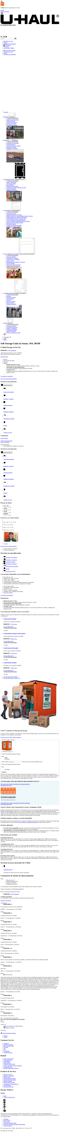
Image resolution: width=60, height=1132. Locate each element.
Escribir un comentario (6, 900)
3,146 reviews (13, 653)
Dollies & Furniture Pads (9, 1064)
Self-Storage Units (8, 1067)
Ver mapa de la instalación (7, 376)
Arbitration (6, 1119)
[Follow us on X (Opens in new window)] (4, 1109)
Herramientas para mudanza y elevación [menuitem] (15, 262)
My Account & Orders (9, 1046)
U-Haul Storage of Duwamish (11, 648)
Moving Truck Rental (8, 1058)
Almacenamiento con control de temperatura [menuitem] (16, 217)
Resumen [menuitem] (8, 296)
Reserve (4, 772)
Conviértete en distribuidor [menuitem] (10, 43)
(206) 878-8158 (4, 356)
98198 (5, 339)
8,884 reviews (13, 638)
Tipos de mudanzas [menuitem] (10, 301)
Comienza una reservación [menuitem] (12, 119)
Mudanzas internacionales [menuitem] (12, 186)
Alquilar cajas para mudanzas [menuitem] (13, 266)
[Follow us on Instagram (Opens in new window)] (4, 1103)
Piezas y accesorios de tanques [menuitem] (13, 332)
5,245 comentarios (11, 350)
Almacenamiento (16, 210)
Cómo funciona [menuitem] (10, 298)
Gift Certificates (7, 1085)
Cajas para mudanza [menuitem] (11, 256)
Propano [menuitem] (6, 323)
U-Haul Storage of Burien (10, 618)
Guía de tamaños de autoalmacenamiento (27, 822)
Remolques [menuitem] (6, 116)
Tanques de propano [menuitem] (11, 331)
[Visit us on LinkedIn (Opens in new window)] (4, 1107)
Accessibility (6, 1051)
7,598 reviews (13, 668)
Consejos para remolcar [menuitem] (11, 122)
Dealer (5, 1096)
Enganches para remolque (9, 418)
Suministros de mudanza (9, 411)
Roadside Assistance (8, 1044)
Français (5, 1035)
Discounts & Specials (8, 1086)
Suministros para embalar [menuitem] (12, 258)
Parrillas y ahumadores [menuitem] (11, 328)
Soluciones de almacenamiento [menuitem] (13, 264)
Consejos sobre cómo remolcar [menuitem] (13, 145)
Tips (4, 1048)
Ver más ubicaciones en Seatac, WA (12, 678)
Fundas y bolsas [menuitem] (10, 260)
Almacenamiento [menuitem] (8, 210)
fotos (6, 362)
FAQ (5, 1050)
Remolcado (6, 140)
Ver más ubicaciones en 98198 (11, 676)
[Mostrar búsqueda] (4, 37)
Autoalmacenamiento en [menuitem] (13, 214)
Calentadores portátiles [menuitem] (11, 330)
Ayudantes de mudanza (20, 293)
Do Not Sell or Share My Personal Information (14, 1124)
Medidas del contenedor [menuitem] (11, 190)
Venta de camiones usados (10, 1078)
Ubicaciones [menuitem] (8, 45)
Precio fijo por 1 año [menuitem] (8, 41)
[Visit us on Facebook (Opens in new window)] (4, 1100)
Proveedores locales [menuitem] (11, 297)
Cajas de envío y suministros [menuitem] (13, 259)
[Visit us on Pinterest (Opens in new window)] (4, 1105)
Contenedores (19, 179)
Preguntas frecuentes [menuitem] (11, 123)
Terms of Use (7, 1121)
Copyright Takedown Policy (10, 1123)
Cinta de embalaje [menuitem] (10, 263)
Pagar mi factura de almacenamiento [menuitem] (14, 222)
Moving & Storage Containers (13, 1065)
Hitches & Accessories (9, 1075)
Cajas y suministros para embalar (27, 253)
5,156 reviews (13, 624)
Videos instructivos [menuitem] (10, 121)
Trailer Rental (7, 1061)
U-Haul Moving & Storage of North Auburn (14, 633)
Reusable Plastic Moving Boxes (11, 1068)
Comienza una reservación (12, 143)
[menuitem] (32, 143)
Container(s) (5, 751)
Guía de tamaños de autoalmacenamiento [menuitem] (15, 220)
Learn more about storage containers (11, 737)
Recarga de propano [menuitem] (11, 326)
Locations (8, 1125)
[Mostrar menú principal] (2, 13)
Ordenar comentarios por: (7, 889)
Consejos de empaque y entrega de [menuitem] (16, 187)
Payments (6, 1047)
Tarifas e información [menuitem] (11, 182)
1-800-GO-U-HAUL (9, 1026)
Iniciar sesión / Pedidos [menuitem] (9, 48)
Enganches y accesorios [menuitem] (11, 125)
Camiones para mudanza (9, 392)
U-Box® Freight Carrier (9, 1097)
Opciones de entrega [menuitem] (11, 183)
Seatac (5, 338)
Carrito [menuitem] (7, 46)
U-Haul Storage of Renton (10, 662)
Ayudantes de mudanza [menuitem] (9, 293)
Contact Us (6, 1043)
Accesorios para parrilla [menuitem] (11, 327)
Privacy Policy (7, 1120)
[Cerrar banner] (2, 1)
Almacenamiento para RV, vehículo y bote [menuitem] (16, 218)
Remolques (12, 116)
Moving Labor (7, 1077)
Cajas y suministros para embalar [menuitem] (11, 253)
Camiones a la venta (8, 432)
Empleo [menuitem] (5, 42)
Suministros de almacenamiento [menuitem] (13, 226)
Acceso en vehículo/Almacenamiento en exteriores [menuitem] (18, 221)
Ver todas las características (7, 595)
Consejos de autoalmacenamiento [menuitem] (14, 225)
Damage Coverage (8, 1081)
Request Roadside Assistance (9, 1033)
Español (5, 1037)
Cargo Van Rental (8, 1060)
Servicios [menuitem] (8, 300)
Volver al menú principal (12, 118)
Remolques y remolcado (8, 399)
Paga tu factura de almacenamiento (9, 378)
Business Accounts (8, 1074)
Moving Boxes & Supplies (10, 1079)
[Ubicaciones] (6, 37)
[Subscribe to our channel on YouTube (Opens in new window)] (5, 1111)
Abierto (2, 10)
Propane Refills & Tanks (9, 1082)
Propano (10, 323)
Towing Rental (7, 1062)
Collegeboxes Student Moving (11, 1084)
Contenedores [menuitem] (9, 179)
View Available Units (8, 626)
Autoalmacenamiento (7, 385)
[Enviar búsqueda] (15, 38)
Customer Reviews (8, 1052)
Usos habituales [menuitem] (10, 185)
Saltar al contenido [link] (5, 11)
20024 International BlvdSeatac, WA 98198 (6, 441)
